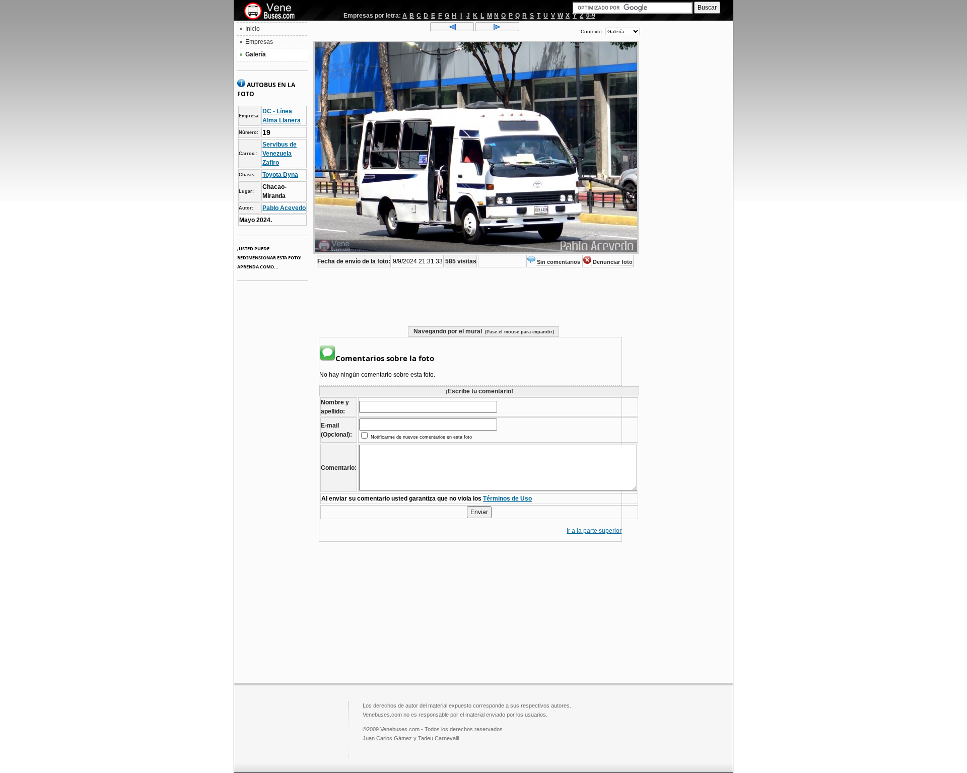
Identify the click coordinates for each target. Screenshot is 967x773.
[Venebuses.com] (273, 11)
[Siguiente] (497, 29)
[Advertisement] (686, 174)
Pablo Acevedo (284, 208)
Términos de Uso (507, 498)
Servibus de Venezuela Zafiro (279, 153)
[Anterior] (452, 29)
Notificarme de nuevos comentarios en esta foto (420, 437)
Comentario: (339, 467)
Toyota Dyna (280, 174)
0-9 (590, 15)
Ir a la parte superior (594, 530)
